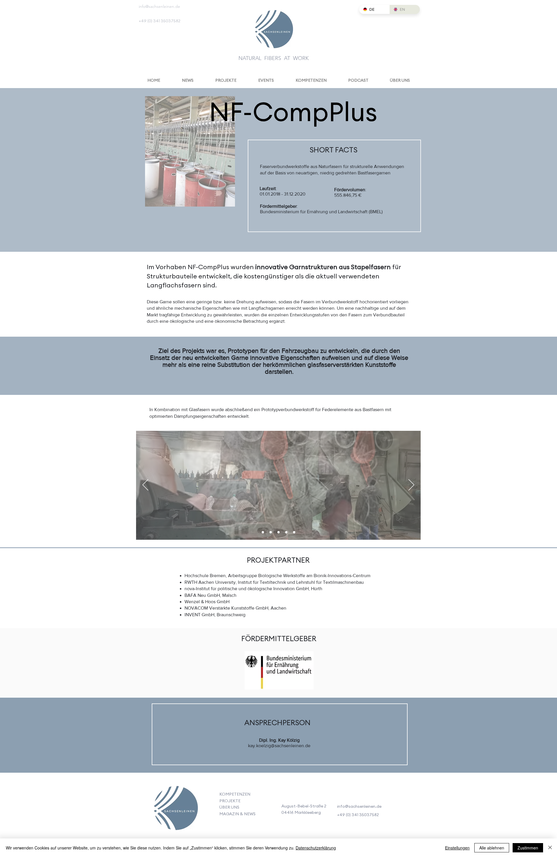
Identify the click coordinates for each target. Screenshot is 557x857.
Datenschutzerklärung (316, 848)
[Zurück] (145, 485)
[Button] (175, 809)
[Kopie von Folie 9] (271, 532)
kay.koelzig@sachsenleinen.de (279, 745)
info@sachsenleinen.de (159, 6)
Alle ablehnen (491, 848)
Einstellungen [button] (457, 848)
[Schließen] (550, 847)
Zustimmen (528, 848)
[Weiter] (411, 485)
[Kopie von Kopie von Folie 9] (278, 532)
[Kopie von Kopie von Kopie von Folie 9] (286, 532)
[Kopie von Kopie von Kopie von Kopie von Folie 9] (294, 532)
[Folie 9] (263, 532)
